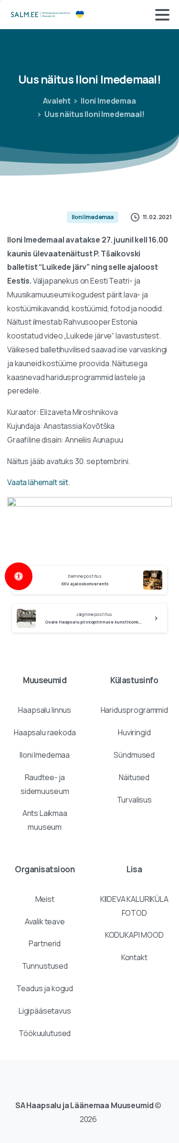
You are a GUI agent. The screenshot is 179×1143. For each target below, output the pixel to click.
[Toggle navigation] (162, 15)
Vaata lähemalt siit (37, 482)
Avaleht (57, 100)
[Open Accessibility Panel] (18, 576)
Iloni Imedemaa (108, 100)
